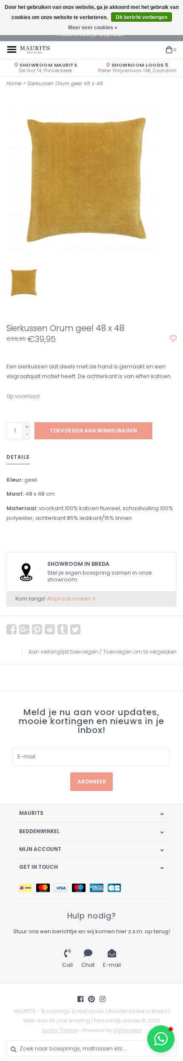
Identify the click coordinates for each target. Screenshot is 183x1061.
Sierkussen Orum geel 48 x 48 (65, 83)
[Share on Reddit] (50, 629)
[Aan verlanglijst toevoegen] (173, 339)
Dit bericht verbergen (141, 17)
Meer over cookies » (92, 28)
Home (13, 83)
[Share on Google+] (24, 629)
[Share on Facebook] (11, 629)
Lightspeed (127, 1030)
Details (18, 456)
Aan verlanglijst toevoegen (63, 651)
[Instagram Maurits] (102, 999)
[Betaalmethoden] (27, 887)
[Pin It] (37, 629)
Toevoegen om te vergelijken (140, 651)
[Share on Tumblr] (62, 629)
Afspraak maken (70, 598)
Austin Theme (59, 1030)
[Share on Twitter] (75, 629)
